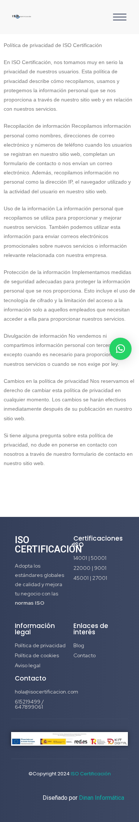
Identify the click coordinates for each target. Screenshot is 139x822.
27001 (99, 578)
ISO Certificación (91, 773)
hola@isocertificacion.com (46, 691)
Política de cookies (37, 655)
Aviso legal (27, 665)
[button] (120, 349)
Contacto (84, 655)
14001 (80, 558)
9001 (100, 568)
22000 (82, 568)
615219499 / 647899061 (29, 704)
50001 (98, 558)
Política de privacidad (40, 645)
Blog (78, 645)
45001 (81, 578)
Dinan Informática (101, 797)
